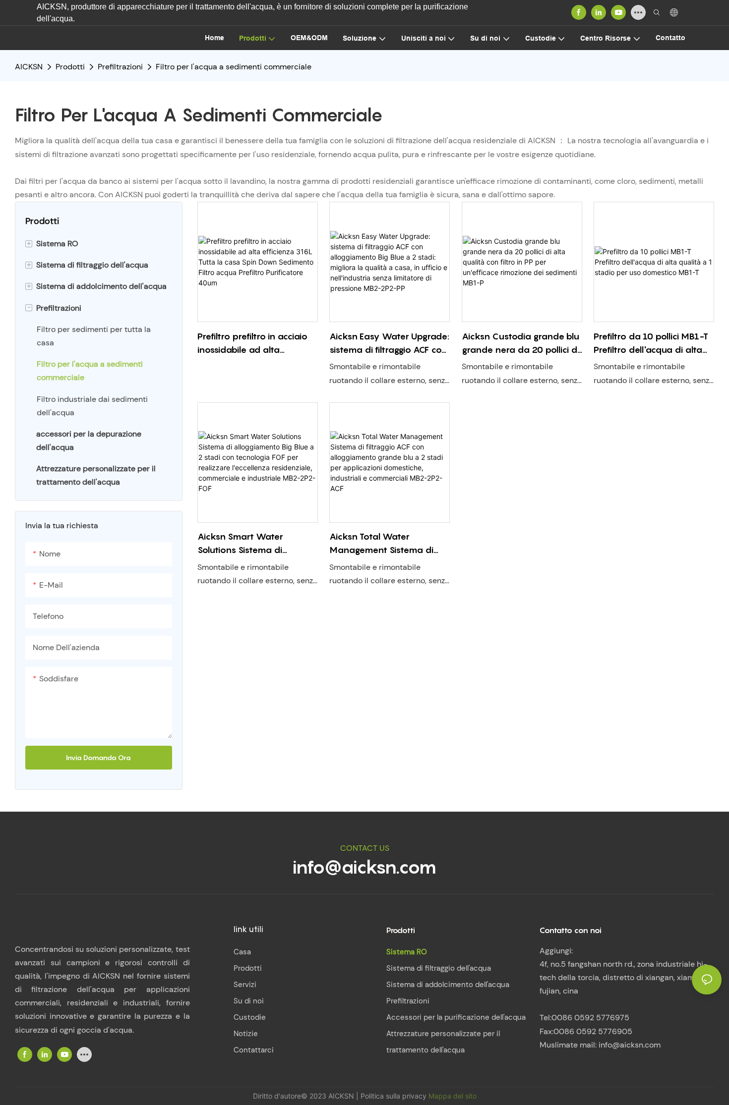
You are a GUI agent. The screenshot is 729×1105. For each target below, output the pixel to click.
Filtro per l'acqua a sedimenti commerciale (233, 66)
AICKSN (29, 66)
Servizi (245, 985)
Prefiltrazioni (120, 66)
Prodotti (70, 66)
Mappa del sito (452, 1096)
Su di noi (249, 1001)
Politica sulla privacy (394, 1096)
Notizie (246, 1034)
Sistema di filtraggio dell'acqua (438, 968)
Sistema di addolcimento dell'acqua (447, 985)
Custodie (250, 1017)
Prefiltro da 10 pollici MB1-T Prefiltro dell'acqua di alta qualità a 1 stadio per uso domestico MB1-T (651, 343)
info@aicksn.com (364, 867)
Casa (242, 952)
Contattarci (254, 1050)
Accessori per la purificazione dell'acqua (456, 1017)
